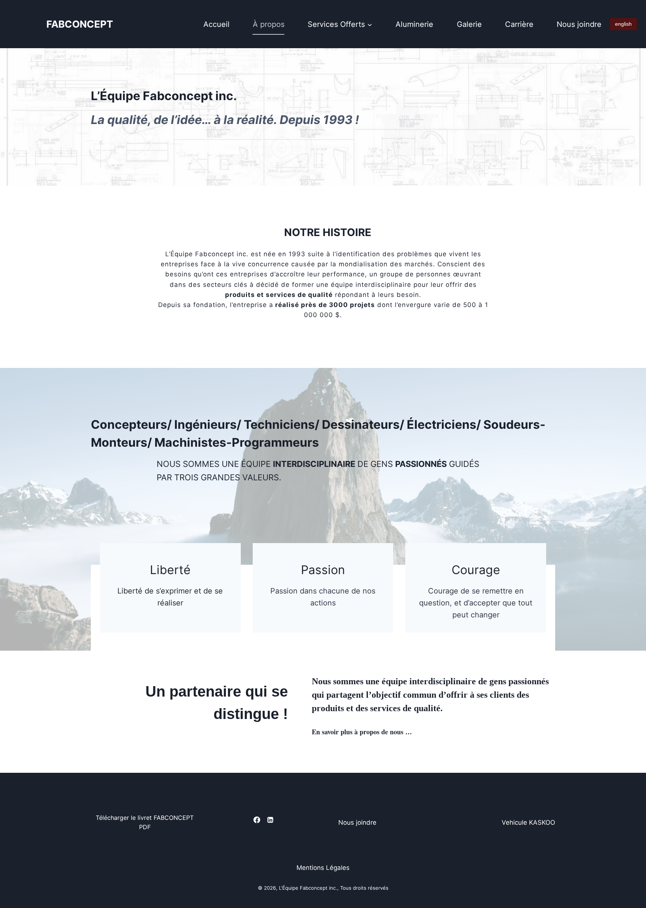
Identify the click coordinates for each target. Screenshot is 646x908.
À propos (268, 24)
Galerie (469, 24)
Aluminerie (414, 24)
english (623, 24)
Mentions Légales (323, 867)
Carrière (519, 24)
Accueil (216, 24)
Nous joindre (579, 24)
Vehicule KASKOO (528, 822)
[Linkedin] (270, 820)
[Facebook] (257, 820)
